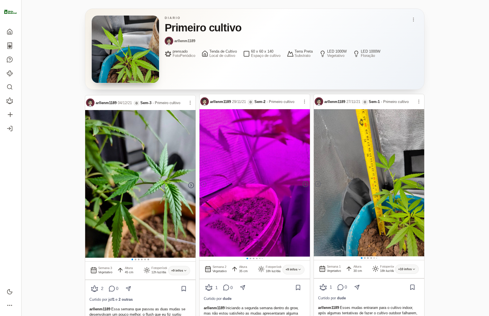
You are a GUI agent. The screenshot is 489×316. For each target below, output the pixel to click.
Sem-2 (259, 102)
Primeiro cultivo (167, 103)
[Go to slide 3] (139, 259)
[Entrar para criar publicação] (10, 114)
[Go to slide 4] (142, 259)
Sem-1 (374, 102)
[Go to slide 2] (135, 259)
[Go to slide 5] (145, 259)
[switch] (10, 291)
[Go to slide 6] (148, 259)
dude (227, 298)
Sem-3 (145, 103)
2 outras (126, 299)
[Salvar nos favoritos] (184, 288)
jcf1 (111, 299)
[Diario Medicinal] (10, 12)
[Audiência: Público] (136, 103)
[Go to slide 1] (132, 259)
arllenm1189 (184, 41)
